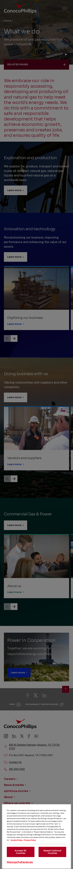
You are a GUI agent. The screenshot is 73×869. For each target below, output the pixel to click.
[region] (36, 836)
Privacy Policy (30, 840)
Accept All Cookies (20, 851)
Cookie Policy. (17, 840)
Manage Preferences (20, 862)
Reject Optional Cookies (52, 851)
